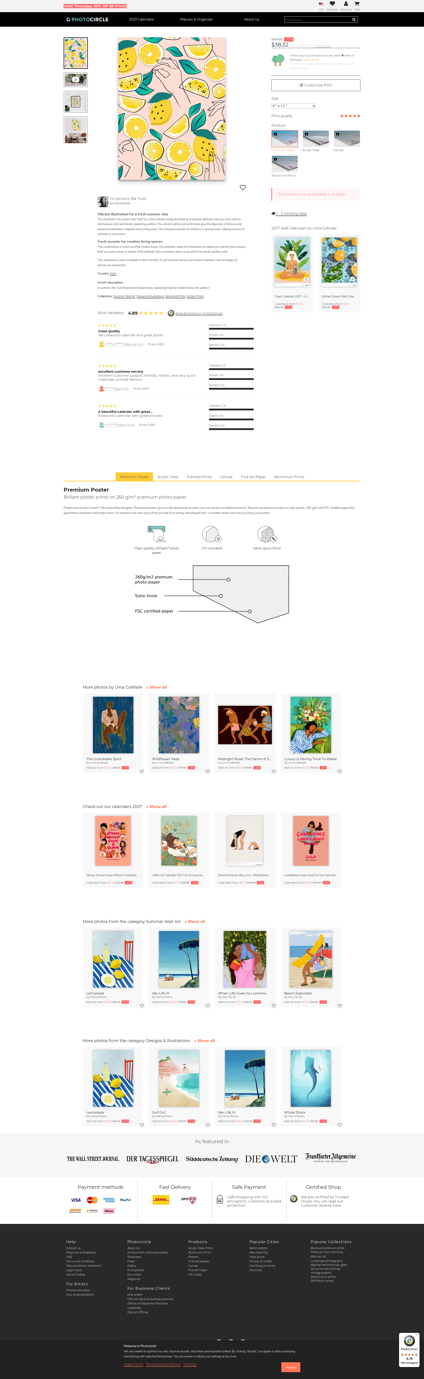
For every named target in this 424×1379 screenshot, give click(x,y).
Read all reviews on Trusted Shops (199, 313)
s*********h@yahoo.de (120, 424)
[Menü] (417, 1335)
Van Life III (160, 993)
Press (131, 1261)
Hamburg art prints (262, 1265)
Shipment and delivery (81, 1252)
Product (278, 125)
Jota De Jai (229, 997)
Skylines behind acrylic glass (329, 1264)
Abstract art (318, 1256)
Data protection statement (84, 1265)
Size (274, 98)
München (256, 1270)
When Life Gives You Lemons (242, 993)
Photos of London (261, 1261)
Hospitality (134, 1307)
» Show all (156, 687)
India (113, 273)
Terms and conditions (80, 1261)
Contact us (73, 1248)
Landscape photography (327, 1261)
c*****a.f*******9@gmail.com (124, 344)
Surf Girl (158, 1112)
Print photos (135, 1270)
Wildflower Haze (165, 759)
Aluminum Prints (199, 1252)
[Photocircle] (87, 19)
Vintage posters (321, 1272)
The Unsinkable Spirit (103, 759)
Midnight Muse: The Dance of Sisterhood (245, 759)
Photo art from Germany (327, 1252)
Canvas (193, 1265)
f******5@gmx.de (117, 388)
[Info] (275, 134)
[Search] (354, 19)
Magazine (133, 1279)
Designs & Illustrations (150, 296)
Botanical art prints (323, 1276)
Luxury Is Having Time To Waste (310, 759)
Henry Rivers (98, 997)
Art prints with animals (326, 1268)
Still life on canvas (322, 1280)
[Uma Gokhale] (103, 202)
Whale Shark (294, 1112)
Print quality (281, 116)
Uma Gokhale (122, 203)
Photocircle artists (78, 1290)
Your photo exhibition (80, 1294)
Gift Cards (194, 1274)
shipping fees (322, 45)
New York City (259, 1252)
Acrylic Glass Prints (200, 1248)
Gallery (131, 1265)
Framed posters (198, 1261)
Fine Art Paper (197, 1270)
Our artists (134, 1274)
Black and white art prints (327, 1248)
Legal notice (74, 1270)
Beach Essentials (298, 993)
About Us (133, 1248)
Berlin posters (259, 1248)
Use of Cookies (75, 1274)
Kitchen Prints (195, 296)
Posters (193, 1257)
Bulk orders (134, 1294)
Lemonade (95, 993)
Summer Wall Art (124, 296)
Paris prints (257, 1257)
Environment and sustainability (147, 1252)
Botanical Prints (175, 296)
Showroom (134, 1257)
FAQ (69, 1257)
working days (291, 213)
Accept (290, 1367)
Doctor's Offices (137, 1312)
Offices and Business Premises (147, 1303)
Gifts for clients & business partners (150, 1299)
